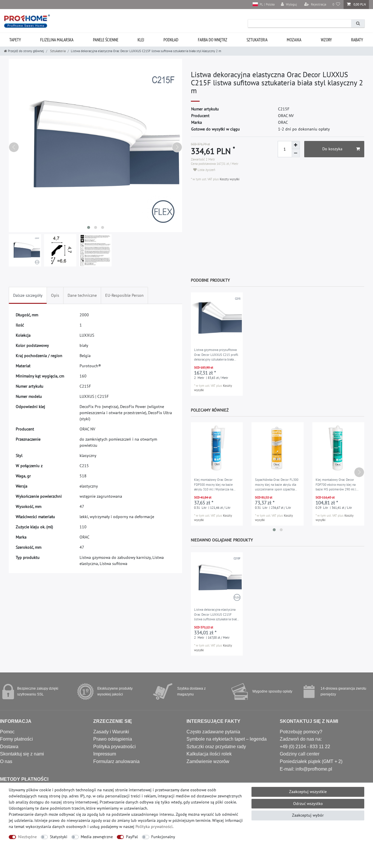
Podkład (170, 40)
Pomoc (7, 731)
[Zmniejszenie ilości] (296, 153)
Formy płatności (16, 739)
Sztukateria (257, 40)
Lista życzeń (206, 169)
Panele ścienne (105, 40)
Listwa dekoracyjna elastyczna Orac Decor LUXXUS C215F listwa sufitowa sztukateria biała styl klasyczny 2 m (216, 615)
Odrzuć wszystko (308, 803)
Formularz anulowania (116, 761)
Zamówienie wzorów (207, 761)
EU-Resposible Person (124, 295)
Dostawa (9, 746)
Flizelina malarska (56, 40)
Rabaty (357, 40)
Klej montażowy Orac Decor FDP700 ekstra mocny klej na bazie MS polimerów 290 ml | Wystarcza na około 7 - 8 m (336, 485)
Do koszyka (332, 148)
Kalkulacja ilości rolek (209, 753)
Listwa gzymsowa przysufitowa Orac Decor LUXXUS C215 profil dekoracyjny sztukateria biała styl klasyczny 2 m (216, 355)
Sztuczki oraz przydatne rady (216, 746)
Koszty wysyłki (229, 179)
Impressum (104, 753)
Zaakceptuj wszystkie (308, 791)
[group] (217, 318)
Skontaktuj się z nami (22, 753)
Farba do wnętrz (212, 40)
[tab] (28, 295)
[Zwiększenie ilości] (296, 145)
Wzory (326, 40)
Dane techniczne (82, 295)
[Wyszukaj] (358, 23)
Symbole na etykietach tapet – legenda (226, 739)
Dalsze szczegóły (28, 295)
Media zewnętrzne (97, 836)
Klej (141, 40)
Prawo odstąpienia (112, 739)
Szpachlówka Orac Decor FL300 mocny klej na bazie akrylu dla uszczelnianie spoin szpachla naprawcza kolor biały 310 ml (276, 485)
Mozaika (294, 40)
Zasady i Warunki (111, 731)
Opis (55, 295)
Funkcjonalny (163, 836)
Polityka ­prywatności (154, 826)
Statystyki (58, 836)
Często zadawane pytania (213, 731)
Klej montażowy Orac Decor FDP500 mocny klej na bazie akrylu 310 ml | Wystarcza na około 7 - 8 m (213, 485)
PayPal (132, 836)
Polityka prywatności (114, 746)
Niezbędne (27, 836)
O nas (6, 761)
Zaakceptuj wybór (308, 815)
